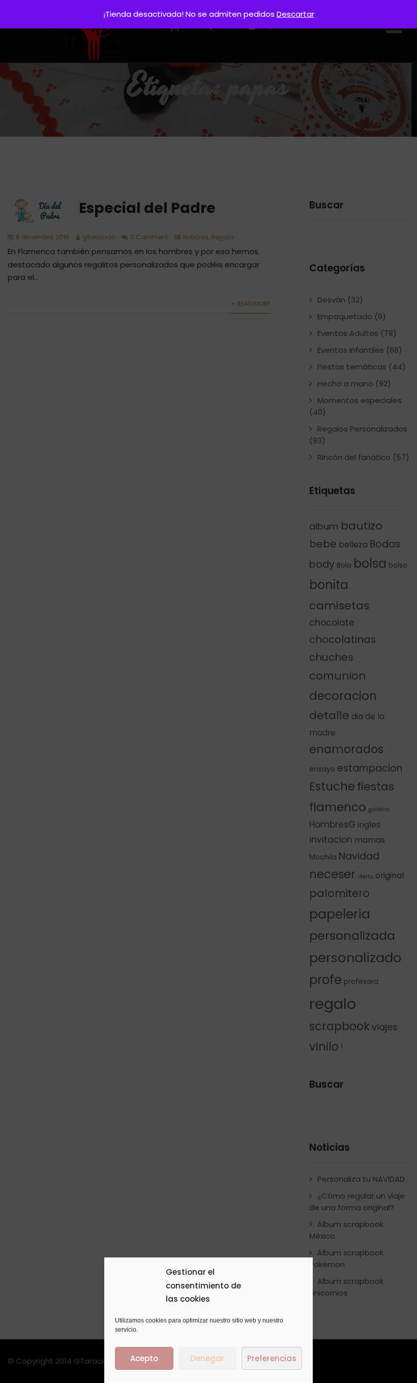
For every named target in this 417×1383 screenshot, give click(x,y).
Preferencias (271, 1358)
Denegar (207, 1358)
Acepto (144, 1358)
